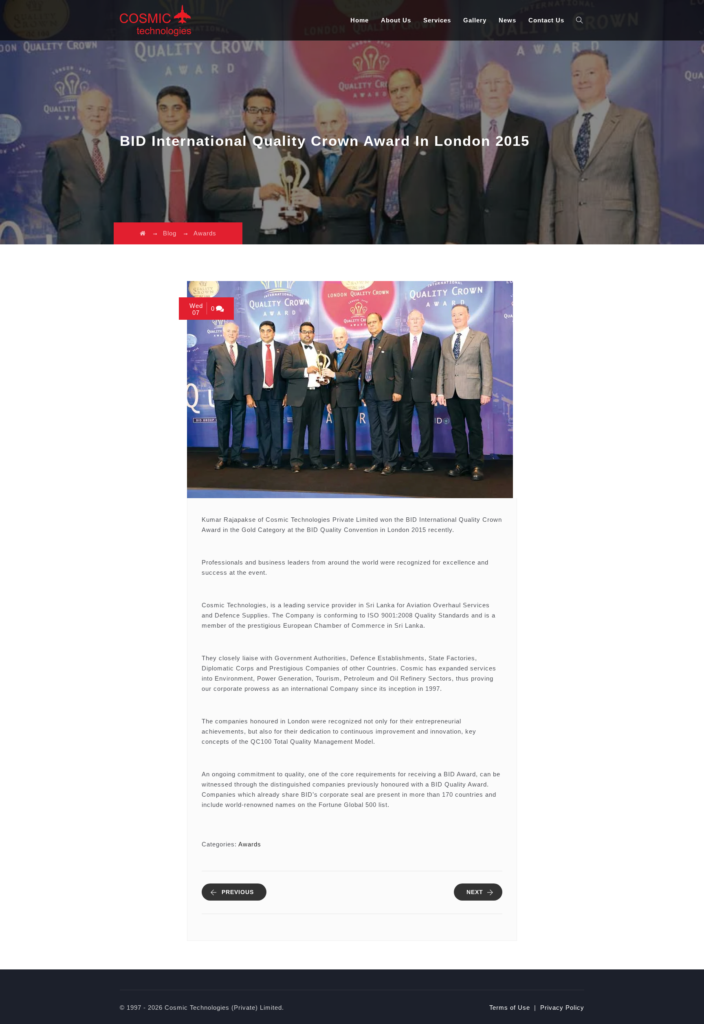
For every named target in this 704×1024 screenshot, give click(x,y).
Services (437, 20)
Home (359, 20)
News (507, 20)
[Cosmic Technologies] (155, 20)
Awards (249, 844)
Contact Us (546, 20)
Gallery (474, 20)
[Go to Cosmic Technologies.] (143, 233)
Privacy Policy (562, 1007)
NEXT (474, 892)
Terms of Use (509, 1007)
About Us (396, 20)
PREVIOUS (238, 892)
